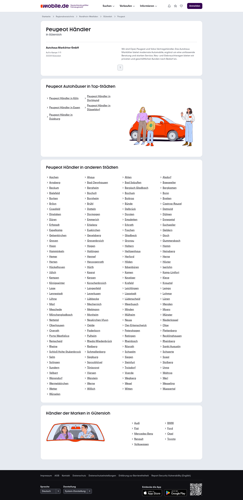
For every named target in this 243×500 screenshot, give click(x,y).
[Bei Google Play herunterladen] (175, 492)
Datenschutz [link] (79, 475)
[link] (175, 6)
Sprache (44, 486)
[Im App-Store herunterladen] (153, 492)
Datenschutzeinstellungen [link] (102, 475)
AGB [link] (57, 475)
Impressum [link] (46, 475)
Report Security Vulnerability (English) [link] (171, 475)
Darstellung (69, 486)
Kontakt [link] (66, 475)
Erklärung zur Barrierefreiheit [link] (134, 475)
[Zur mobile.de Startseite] (67, 6)
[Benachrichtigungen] (169, 6)
